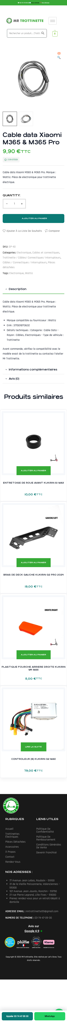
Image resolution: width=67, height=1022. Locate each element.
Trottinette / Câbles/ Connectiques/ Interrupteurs (32, 258)
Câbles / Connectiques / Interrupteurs (25, 262)
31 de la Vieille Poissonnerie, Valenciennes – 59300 (34, 886)
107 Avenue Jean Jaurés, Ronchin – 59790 (33, 891)
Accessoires (12, 847)
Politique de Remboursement (45, 838)
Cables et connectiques (45, 253)
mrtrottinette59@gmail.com (42, 911)
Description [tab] (17, 289)
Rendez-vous (12, 862)
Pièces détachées (15, 842)
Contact (9, 857)
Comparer (54, 231)
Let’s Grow (52, 957)
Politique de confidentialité (45, 830)
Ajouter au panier (34, 218)
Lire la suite (33, 747)
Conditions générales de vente (48, 846)
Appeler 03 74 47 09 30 (17, 1016)
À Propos (10, 852)
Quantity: (11, 195)
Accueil (9, 829)
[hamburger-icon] (53, 21)
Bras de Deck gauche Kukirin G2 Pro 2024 (33, 575)
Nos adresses (45, 3)
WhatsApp (50, 1016)
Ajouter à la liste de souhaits (24, 231)
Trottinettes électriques (12, 835)
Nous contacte (35, 3)
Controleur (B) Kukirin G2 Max (33, 759)
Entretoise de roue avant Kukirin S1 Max (33, 483)
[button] (59, 56)
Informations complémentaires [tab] (33, 369)
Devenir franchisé (46, 852)
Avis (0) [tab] (14, 378)
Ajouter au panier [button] (33, 470)
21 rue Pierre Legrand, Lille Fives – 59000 (32, 895)
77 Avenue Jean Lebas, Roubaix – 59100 (31, 880)
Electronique (24, 253)
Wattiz (29, 273)
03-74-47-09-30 (24, 3)
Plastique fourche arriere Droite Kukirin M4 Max (33, 668)
